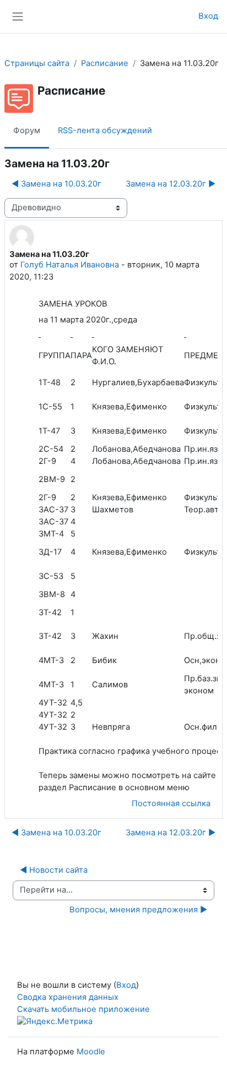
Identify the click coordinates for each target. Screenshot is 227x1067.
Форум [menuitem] (26, 130)
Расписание (104, 63)
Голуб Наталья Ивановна (69, 265)
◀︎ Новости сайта (54, 870)
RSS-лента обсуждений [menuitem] (105, 130)
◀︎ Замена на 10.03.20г (56, 184)
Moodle (91, 1052)
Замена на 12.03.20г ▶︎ (170, 184)
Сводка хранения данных (67, 997)
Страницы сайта (36, 63)
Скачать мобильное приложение (83, 1009)
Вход (208, 16)
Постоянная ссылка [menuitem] (171, 803)
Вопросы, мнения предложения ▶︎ (138, 910)
